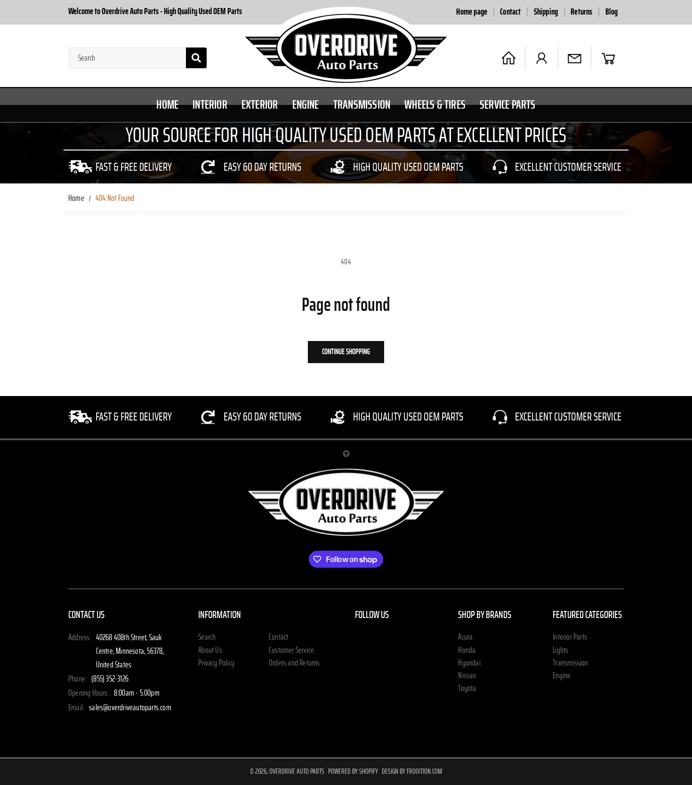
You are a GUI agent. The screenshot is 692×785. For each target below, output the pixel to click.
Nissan (467, 676)
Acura (465, 638)
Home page (471, 12)
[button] (608, 58)
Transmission (570, 663)
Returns (581, 12)
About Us (210, 650)
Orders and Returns (294, 663)
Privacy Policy (216, 663)
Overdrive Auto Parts (296, 771)
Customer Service (291, 650)
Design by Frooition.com (412, 771)
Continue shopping (346, 352)
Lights (560, 650)
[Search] (196, 58)
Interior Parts (570, 638)
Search (207, 638)
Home (76, 198)
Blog (611, 12)
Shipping (546, 12)
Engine (562, 676)
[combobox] (138, 58)
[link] (121, 167)
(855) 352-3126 (110, 679)
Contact (510, 12)
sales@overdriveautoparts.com (130, 708)
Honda (466, 650)
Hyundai (469, 663)
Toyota (467, 688)
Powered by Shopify (353, 771)
